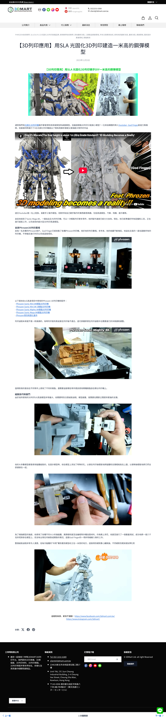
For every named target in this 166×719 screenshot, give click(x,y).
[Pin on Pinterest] (33, 629)
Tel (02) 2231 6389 (58, 656)
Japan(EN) (75, 8)
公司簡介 (26, 24)
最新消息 (86, 24)
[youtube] (57, 9)
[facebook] (44, 9)
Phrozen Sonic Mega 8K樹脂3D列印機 (33, 312)
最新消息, (132, 34)
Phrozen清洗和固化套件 (26, 315)
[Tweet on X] (23, 629)
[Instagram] (52, 9)
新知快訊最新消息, (121, 34)
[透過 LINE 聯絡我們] (160, 710)
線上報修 (122, 24)
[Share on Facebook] (28, 629)
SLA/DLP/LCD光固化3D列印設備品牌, (45, 34)
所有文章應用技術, (107, 34)
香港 (70, 11)
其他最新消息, (79, 34)
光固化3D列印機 (32, 125)
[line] (48, 9)
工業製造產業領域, (92, 34)
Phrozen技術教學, (23, 34)
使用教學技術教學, (67, 34)
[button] (143, 18)
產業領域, (140, 34)
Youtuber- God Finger (128, 125)
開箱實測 (86, 37)
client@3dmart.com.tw (60, 660)
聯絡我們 (140, 24)
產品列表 (44, 24)
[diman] (39, 9)
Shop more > (28, 2)
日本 (70, 8)
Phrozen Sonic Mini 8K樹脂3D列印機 (32, 303)
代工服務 (65, 24)
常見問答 (104, 24)
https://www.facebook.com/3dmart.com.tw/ (95, 616)
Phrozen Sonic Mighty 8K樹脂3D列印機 (33, 309)
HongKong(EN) (77, 11)
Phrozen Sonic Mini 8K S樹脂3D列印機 (33, 306)
